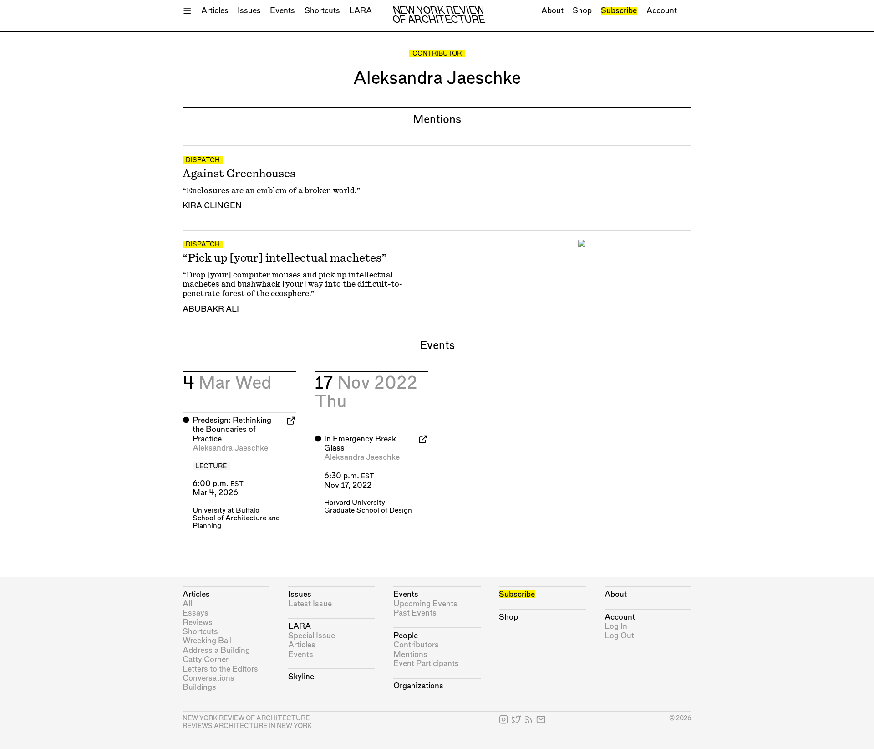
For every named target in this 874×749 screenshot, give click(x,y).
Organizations (418, 686)
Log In (616, 626)
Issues (249, 11)
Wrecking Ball (207, 641)
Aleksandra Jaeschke (230, 448)
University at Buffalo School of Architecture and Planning (236, 518)
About (552, 11)
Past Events (415, 613)
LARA (360, 11)
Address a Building (216, 650)
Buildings (199, 687)
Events (282, 11)
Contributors (416, 645)
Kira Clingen (212, 206)
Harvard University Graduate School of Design (368, 506)
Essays (195, 613)
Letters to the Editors (220, 669)
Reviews (198, 622)
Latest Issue (310, 604)
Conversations (208, 678)
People (405, 636)
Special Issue (311, 636)
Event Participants (426, 663)
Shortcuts (322, 11)
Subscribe (619, 11)
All (187, 604)
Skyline (301, 677)
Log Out (619, 636)
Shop (582, 11)
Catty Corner (206, 659)
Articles (215, 11)
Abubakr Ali (211, 309)
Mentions (410, 654)
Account (661, 11)
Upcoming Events (425, 604)
